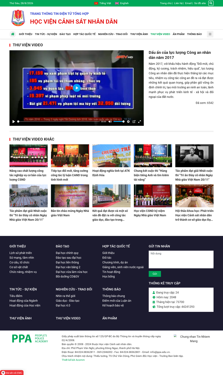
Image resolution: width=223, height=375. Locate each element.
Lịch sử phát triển (20, 253)
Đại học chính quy (67, 253)
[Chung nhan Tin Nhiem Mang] (194, 341)
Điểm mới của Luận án (116, 300)
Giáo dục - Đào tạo (67, 300)
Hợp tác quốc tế (116, 246)
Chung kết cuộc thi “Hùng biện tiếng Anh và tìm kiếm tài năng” (151, 175)
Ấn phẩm (109, 318)
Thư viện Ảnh (20, 318)
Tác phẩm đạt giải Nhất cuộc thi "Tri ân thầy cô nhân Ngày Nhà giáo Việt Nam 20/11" (194, 175)
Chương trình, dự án (115, 262)
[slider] (58, 121)
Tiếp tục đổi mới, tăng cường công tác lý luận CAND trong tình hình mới (69, 175)
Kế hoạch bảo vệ (113, 305)
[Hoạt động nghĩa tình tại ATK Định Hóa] (111, 155)
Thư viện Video (28, 45)
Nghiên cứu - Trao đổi (74, 289)
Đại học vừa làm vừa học (72, 272)
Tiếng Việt (105, 3)
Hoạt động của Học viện (24, 305)
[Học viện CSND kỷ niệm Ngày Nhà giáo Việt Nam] (153, 195)
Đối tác (106, 257)
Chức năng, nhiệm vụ (23, 272)
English (124, 3)
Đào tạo (62, 246)
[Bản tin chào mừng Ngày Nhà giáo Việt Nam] (70, 195)
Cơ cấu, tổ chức (19, 262)
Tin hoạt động (111, 272)
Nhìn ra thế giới (65, 296)
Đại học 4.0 (63, 305)
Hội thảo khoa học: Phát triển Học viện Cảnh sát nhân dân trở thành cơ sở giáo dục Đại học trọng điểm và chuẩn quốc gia (194, 219)
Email (188, 3)
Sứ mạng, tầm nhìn (21, 257)
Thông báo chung (113, 296)
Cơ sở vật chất (18, 267)
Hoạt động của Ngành (23, 300)
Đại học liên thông (67, 262)
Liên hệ (178, 3)
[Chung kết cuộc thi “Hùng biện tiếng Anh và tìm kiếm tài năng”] (153, 155)
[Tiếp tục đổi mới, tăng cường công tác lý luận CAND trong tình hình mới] (70, 155)
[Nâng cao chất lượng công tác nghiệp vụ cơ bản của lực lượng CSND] (28, 155)
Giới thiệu (17, 246)
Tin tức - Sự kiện (23, 289)
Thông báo (111, 289)
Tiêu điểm (15, 296)
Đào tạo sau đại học (68, 257)
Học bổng (108, 276)
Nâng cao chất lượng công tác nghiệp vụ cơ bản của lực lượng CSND (27, 175)
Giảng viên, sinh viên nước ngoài (123, 267)
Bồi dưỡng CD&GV (67, 276)
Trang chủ (166, 3)
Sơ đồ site (200, 3)
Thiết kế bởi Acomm (73, 359)
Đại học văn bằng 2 (68, 267)
